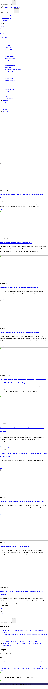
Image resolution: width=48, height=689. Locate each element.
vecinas (45, 668)
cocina (9, 661)
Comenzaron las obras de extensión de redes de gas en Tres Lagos (22, 501)
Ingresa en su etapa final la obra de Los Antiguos (16, 243)
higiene (36, 664)
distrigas (37, 661)
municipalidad (21, 666)
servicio (32, 668)
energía (40, 661)
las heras (5, 666)
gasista (19, 664)
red (18, 668)
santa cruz (24, 668)
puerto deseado (13, 668)
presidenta (2, 668)
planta (41, 666)
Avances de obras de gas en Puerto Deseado (14, 546)
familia (9, 664)
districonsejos (32, 661)
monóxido (15, 666)
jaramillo (1, 666)
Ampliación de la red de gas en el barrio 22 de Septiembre (19, 287)
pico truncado (37, 666)
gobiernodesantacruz (30, 664)
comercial (13, 661)
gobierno (23, 664)
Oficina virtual (3, 37)
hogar (40, 664)
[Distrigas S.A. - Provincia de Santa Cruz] (2, 35)
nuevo (25, 666)
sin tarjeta (41, 668)
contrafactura (18, 661)
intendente (43, 664)
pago (33, 666)
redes (20, 668)
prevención (7, 668)
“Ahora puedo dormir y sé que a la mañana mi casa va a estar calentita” (19, 641)
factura (5, 664)
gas (17, 664)
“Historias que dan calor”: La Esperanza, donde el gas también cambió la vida (21, 639)
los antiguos (10, 666)
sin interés (36, 668)
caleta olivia (5, 661)
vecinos (1, 670)
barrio (1, 661)
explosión (44, 661)
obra (28, 666)
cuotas (27, 661)
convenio (23, 661)
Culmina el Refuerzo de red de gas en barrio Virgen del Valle (19, 332)
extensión (2, 664)
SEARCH (14, 0)
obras (30, 666)
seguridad (28, 668)
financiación (13, 664)
